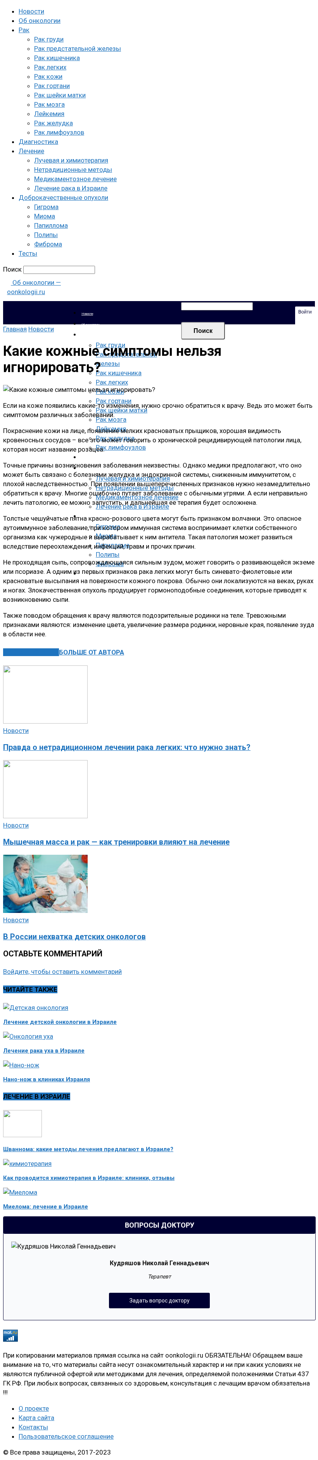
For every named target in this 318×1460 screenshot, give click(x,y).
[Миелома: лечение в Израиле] (20, 1192)
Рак (24, 30)
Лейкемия (49, 114)
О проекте (34, 1408)
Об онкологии (39, 20)
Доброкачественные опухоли (63, 197)
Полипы (46, 235)
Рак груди (49, 39)
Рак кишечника (57, 58)
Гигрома (46, 207)
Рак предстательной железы (77, 48)
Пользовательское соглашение (66, 1436)
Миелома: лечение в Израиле (45, 1206)
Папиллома (51, 225)
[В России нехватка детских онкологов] (45, 910)
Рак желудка (53, 123)
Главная (15, 329)
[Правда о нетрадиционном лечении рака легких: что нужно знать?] (45, 721)
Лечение (31, 151)
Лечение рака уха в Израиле (44, 1050)
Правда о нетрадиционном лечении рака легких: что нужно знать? (127, 747)
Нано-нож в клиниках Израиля (46, 1079)
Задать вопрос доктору (160, 1300)
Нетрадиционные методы (73, 169)
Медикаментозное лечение (75, 179)
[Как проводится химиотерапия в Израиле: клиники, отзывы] (27, 1163)
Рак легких (50, 67)
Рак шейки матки (60, 95)
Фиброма (48, 244)
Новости (31, 11)
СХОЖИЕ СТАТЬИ (31, 652)
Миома (44, 216)
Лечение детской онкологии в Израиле (60, 1021)
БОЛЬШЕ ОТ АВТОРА (91, 652)
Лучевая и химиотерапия (71, 160)
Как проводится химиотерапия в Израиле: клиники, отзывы (89, 1177)
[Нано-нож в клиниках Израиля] (21, 1065)
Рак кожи (48, 76)
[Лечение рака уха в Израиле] (28, 1036)
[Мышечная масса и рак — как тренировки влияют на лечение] (45, 816)
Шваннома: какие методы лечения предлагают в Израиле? (88, 1149)
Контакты (33, 1427)
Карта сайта (36, 1418)
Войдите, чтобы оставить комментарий (62, 971)
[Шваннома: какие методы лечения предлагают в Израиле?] (22, 1135)
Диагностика (38, 141)
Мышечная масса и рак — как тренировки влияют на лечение (116, 842)
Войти (305, 312)
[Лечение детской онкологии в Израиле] (35, 1007)
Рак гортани (52, 86)
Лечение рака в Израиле (70, 188)
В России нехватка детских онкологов (74, 936)
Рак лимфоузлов (59, 132)
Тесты (28, 253)
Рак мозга (49, 104)
